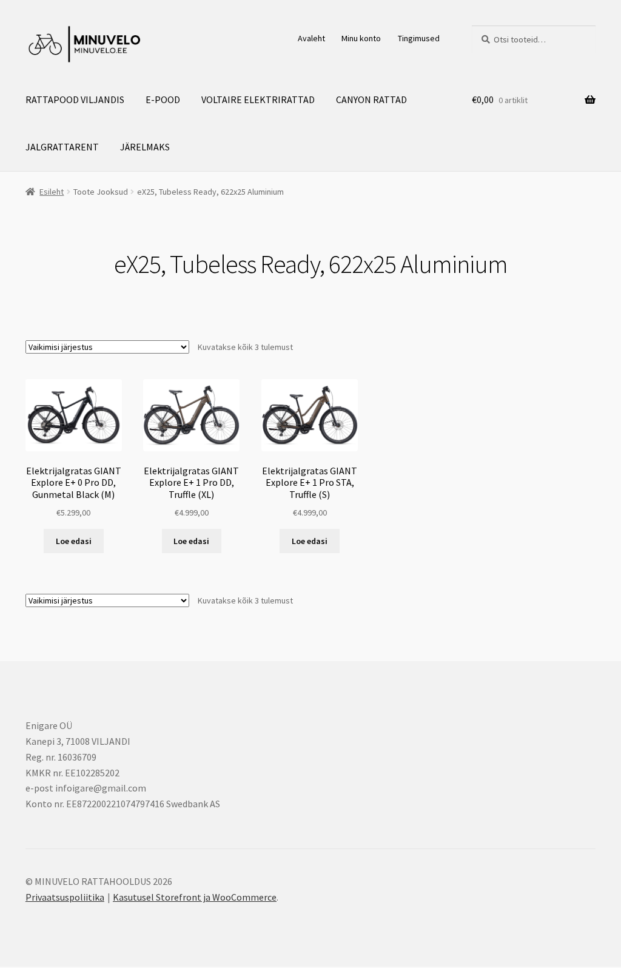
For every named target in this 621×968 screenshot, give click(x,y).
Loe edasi (74, 541)
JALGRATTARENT (62, 147)
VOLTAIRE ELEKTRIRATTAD (258, 99)
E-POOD (163, 99)
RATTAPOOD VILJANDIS (74, 99)
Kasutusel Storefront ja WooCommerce (195, 897)
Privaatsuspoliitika (64, 897)
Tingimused (419, 38)
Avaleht (311, 38)
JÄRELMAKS (145, 147)
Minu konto (361, 38)
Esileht (51, 191)
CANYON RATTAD (371, 99)
